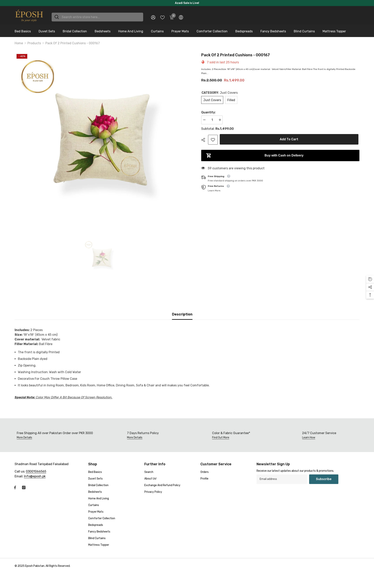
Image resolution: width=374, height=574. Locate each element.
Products (34, 43)
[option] (102, 139)
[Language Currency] (181, 17)
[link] (213, 140)
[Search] (97, 17)
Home (19, 43)
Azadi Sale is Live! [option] (187, 3)
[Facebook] (15, 487)
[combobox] (101, 17)
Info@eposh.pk (35, 476)
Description (182, 314)
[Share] (204, 140)
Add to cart (290, 139)
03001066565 (36, 471)
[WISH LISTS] (162, 17)
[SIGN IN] (153, 17)
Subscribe (324, 479)
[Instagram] (24, 487)
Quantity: (208, 112)
